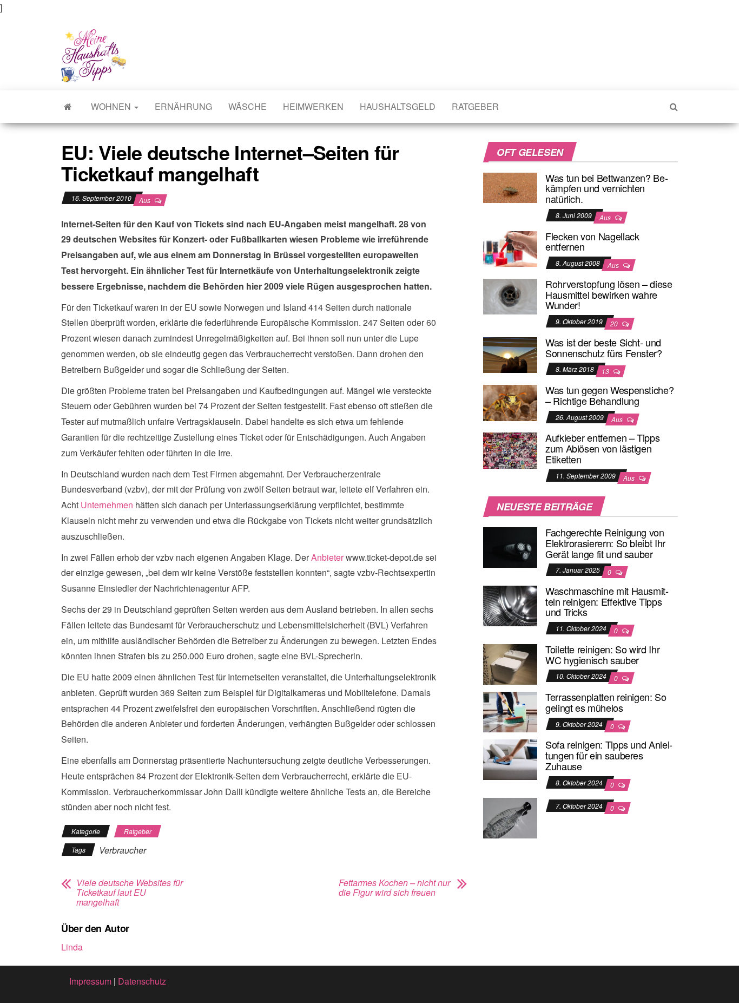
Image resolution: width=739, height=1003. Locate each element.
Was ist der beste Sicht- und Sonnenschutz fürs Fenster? (603, 347)
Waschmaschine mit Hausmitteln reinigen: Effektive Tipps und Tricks (607, 601)
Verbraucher (122, 850)
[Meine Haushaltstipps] (68, 106)
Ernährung (183, 106)
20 (614, 323)
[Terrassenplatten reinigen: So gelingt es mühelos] (510, 711)
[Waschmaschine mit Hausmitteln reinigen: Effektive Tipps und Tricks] (510, 605)
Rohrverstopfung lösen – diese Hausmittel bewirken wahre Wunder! (608, 294)
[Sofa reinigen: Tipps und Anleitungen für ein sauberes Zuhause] (510, 758)
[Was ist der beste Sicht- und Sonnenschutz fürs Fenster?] (510, 354)
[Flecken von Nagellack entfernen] (510, 247)
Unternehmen (107, 505)
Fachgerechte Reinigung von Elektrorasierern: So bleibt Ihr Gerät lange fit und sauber (605, 543)
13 (606, 371)
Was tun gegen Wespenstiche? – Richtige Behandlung (609, 395)
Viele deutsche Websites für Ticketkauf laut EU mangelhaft (129, 892)
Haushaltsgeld (398, 106)
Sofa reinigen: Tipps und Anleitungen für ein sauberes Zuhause (608, 755)
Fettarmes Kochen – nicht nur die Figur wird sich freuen (394, 887)
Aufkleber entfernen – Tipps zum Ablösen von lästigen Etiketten (602, 448)
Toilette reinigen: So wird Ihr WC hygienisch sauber (602, 654)
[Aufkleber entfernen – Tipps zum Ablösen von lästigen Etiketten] (510, 449)
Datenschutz (142, 981)
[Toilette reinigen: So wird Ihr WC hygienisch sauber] (510, 663)
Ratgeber (475, 106)
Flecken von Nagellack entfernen (592, 241)
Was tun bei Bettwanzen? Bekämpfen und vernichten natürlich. (606, 188)
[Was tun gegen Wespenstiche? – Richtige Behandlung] (510, 401)
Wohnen (112, 106)
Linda (72, 947)
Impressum (90, 981)
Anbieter (327, 557)
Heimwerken (313, 106)
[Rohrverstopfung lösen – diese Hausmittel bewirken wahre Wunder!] (510, 295)
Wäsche (247, 106)
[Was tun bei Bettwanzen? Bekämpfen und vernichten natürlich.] (510, 186)
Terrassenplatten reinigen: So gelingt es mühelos (606, 702)
